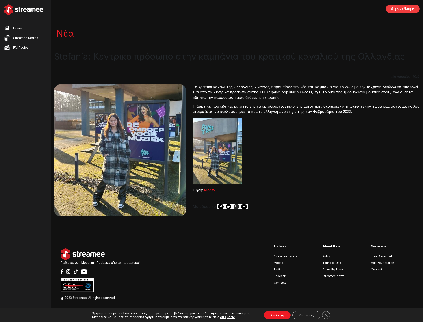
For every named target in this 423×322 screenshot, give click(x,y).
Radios (278, 269)
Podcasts (280, 276)
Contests (280, 282)
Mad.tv (209, 190)
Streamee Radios (285, 256)
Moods (278, 262)
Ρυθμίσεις (306, 315)
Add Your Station (382, 262)
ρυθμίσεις (227, 317)
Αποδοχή (277, 315)
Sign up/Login (402, 9)
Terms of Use (332, 262)
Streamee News (333, 276)
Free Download (381, 256)
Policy (327, 256)
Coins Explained (334, 269)
